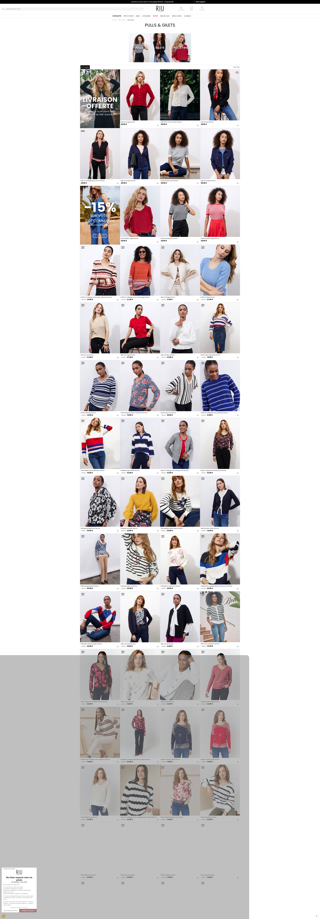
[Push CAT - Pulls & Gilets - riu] (100, 98)
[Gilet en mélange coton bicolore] (180, 443)
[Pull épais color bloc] (100, 616)
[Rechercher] (3, 9)
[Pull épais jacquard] (100, 501)
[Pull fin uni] (220, 270)
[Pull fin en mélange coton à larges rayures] (140, 790)
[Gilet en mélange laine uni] (100, 153)
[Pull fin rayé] (220, 327)
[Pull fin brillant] (140, 211)
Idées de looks (164, 16)
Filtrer (86, 67)
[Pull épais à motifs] (180, 558)
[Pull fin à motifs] (180, 732)
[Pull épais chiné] (220, 674)
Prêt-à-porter (128, 16)
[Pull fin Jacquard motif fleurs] (220, 443)
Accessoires (146, 16)
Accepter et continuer (28, 910)
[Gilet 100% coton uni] (180, 94)
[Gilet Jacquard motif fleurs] (100, 674)
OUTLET (155, 16)
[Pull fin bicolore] (180, 153)
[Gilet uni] (140, 94)
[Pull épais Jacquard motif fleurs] (140, 732)
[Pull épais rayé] (140, 443)
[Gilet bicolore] (220, 501)
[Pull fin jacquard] (100, 558)
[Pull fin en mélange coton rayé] (100, 270)
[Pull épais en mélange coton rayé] (100, 732)
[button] (4, 916)
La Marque (187, 16)
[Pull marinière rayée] (180, 501)
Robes (138, 16)
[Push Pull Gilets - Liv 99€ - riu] (100, 215)
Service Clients (177, 16)
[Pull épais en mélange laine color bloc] (220, 558)
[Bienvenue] (160, 9)
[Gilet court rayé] (220, 616)
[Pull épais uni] (140, 501)
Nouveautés (117, 16)
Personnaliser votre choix (10, 910)
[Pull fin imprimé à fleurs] (140, 385)
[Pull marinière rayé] (100, 443)
